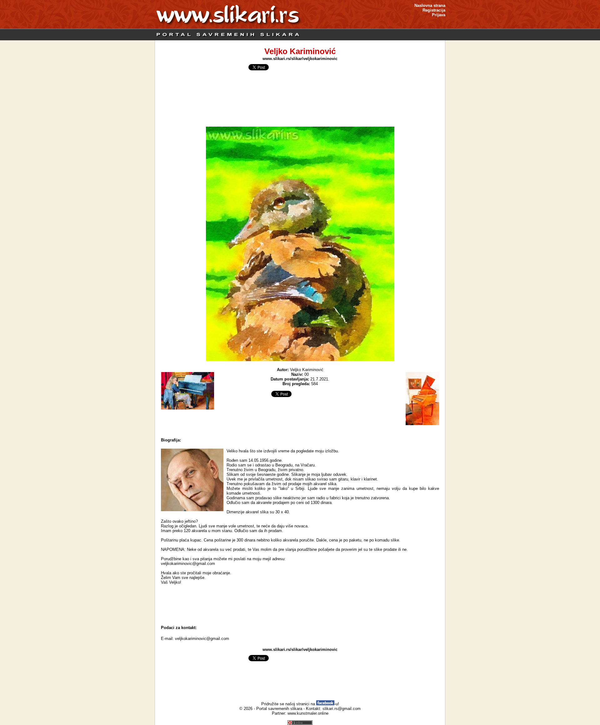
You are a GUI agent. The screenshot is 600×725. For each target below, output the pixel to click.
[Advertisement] (300, 605)
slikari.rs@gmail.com (341, 708)
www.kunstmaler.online (308, 713)
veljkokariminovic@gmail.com (202, 638)
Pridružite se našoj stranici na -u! (300, 704)
